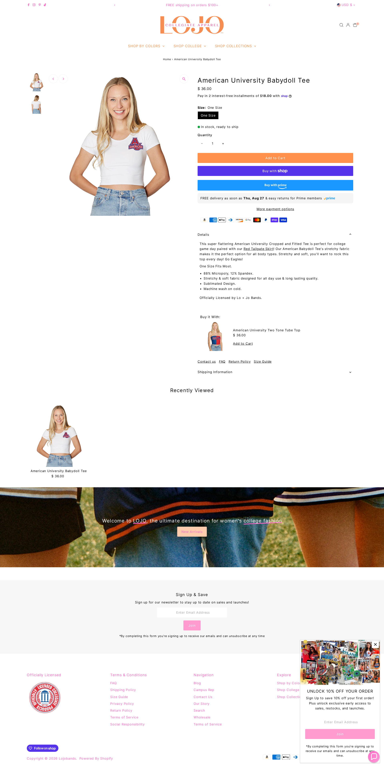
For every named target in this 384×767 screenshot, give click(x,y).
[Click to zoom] (183, 78)
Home (167, 59)
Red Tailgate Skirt (258, 249)
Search (199, 710)
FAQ (222, 361)
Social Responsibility (127, 724)
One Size (208, 115)
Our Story (202, 704)
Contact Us (203, 697)
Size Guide (263, 361)
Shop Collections (234, 46)
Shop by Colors (145, 46)
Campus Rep (204, 690)
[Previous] (114, 5)
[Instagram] (34, 5)
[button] (374, 757)
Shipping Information (215, 372)
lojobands (67, 758)
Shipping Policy (123, 690)
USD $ (347, 5)
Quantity (205, 135)
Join (191, 625)
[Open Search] (341, 25)
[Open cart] (355, 25)
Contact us (207, 361)
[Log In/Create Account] (348, 25)
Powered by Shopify (96, 758)
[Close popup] (375, 644)
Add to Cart (275, 158)
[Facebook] (28, 5)
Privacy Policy (122, 704)
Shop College (188, 46)
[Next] (269, 5)
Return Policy (240, 361)
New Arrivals (192, 532)
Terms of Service (124, 717)
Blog (197, 683)
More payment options (275, 209)
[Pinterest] (40, 5)
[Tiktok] (45, 5)
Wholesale (202, 717)
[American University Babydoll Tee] (58, 435)
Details (203, 235)
